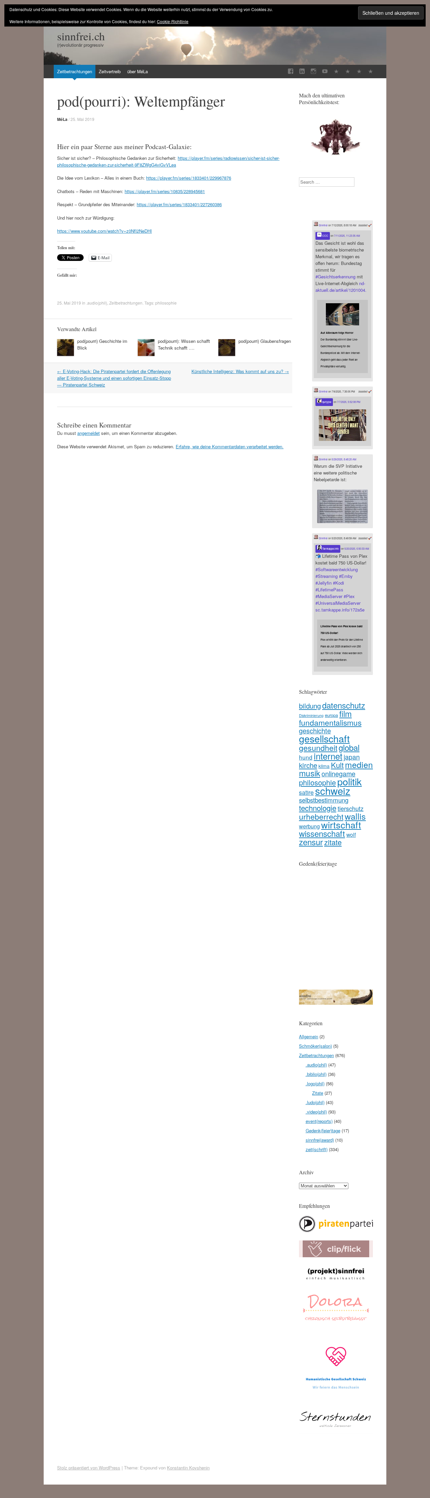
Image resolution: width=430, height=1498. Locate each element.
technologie (317, 807)
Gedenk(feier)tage (323, 1130)
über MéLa (137, 71)
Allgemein (308, 1036)
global (349, 747)
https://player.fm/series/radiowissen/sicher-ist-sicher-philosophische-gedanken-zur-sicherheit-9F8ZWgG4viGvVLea (168, 161)
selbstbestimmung (323, 800)
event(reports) (319, 1121)
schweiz (332, 790)
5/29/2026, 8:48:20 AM (344, 459)
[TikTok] (336, 71)
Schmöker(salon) (315, 1046)
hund (305, 757)
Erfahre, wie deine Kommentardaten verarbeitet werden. (230, 446)
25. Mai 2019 (82, 119)
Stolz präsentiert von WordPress (88, 1467)
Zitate (317, 1093)
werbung (309, 826)
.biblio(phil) (316, 1074)
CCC (324, 235)
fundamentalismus (330, 722)
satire (306, 792)
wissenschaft (322, 833)
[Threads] (370, 71)
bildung (310, 705)
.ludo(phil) (315, 1102)
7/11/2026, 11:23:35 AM (347, 235)
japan (352, 757)
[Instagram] (313, 71)
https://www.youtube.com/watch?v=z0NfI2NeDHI (104, 231)
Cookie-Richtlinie (172, 21)
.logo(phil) (315, 1083)
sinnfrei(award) (320, 1140)
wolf (351, 834)
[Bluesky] (347, 71)
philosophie (166, 303)
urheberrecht (321, 816)
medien (359, 764)
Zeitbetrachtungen (74, 71)
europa (331, 715)
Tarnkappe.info (330, 548)
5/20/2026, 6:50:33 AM (356, 548)
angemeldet (88, 433)
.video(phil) (316, 1111)
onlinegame (338, 773)
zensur (311, 842)
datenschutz (343, 705)
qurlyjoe (326, 402)
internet (328, 756)
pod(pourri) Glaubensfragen (265, 341)
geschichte (315, 730)
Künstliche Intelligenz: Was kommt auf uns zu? (240, 371)
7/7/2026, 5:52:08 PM (348, 402)
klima (324, 766)
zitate (333, 842)
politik (349, 781)
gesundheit (318, 747)
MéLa (62, 119)
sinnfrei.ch (81, 36)
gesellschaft (324, 738)
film (345, 713)
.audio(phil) (96, 303)
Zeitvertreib (110, 71)
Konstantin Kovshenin (188, 1467)
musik (309, 773)
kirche (308, 765)
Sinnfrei (323, 225)
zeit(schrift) (317, 1149)
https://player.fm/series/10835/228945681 (165, 191)
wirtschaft (341, 824)
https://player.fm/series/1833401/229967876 (188, 178)
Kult (337, 764)
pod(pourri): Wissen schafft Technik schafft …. (184, 344)
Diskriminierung (311, 715)
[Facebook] (290, 71)
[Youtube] (325, 71)
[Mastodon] (359, 71)
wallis (355, 816)
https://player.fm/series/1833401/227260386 (179, 204)
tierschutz (350, 808)
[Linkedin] (302, 71)
